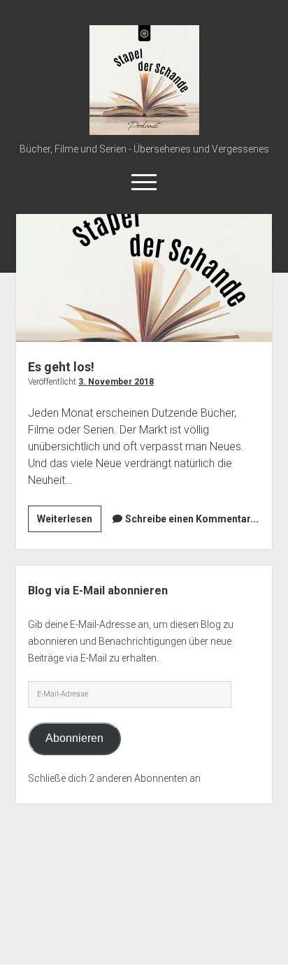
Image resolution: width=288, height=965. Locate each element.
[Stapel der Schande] (144, 130)
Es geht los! (144, 278)
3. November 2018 (116, 382)
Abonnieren (74, 738)
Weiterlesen (69, 522)
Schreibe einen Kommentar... (192, 518)
